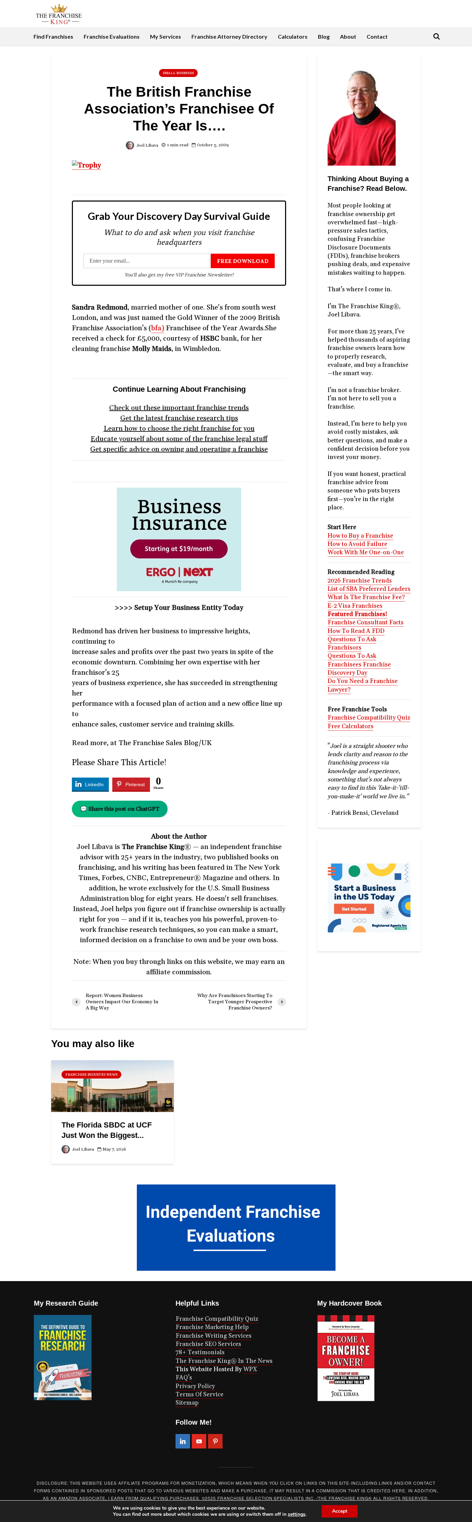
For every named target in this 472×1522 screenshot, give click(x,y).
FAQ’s (184, 1378)
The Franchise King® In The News (224, 1361)
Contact (377, 36)
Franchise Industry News (91, 1075)
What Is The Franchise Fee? (366, 597)
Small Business (178, 73)
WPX (250, 1369)
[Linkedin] (183, 1441)
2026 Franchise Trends (360, 581)
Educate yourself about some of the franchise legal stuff (179, 439)
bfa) (157, 328)
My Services (165, 36)
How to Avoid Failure (357, 544)
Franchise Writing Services (214, 1336)
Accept (339, 1511)
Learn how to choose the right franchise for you (179, 428)
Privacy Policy (195, 1386)
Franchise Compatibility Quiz (369, 718)
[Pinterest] (215, 1441)
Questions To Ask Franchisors (352, 644)
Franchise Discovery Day (359, 669)
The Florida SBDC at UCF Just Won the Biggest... (107, 1130)
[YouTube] (199, 1441)
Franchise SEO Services (208, 1344)
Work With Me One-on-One (366, 552)
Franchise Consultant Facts (366, 622)
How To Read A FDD (356, 631)
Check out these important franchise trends (179, 407)
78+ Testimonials (200, 1352)
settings (296, 1514)
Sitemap (187, 1403)
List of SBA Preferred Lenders (369, 589)
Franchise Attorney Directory (229, 36)
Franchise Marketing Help (212, 1327)
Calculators (293, 36)
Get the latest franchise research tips (179, 418)
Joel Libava (146, 145)
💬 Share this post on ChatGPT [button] (119, 809)
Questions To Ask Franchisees (352, 660)
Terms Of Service (200, 1394)
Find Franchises (53, 36)
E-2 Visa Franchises (355, 606)
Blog (324, 36)
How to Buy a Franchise (360, 536)
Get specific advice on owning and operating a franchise (179, 449)
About (348, 36)
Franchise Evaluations (112, 36)
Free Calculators (351, 726)
